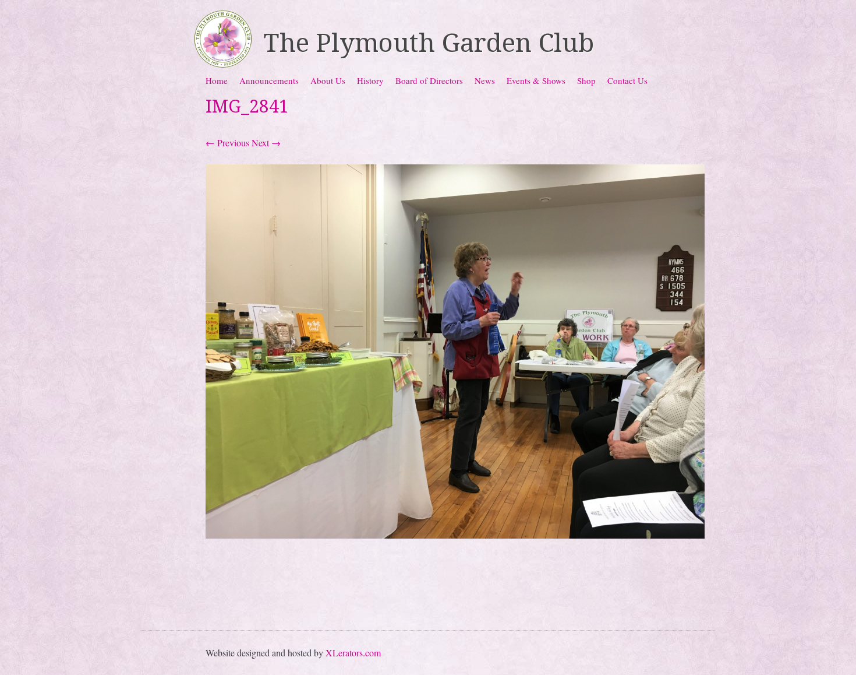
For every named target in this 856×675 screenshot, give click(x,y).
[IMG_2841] (455, 535)
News (485, 80)
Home (217, 80)
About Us (327, 80)
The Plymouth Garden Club (429, 43)
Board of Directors (429, 80)
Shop (586, 80)
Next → (266, 142)
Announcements (269, 80)
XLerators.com (353, 652)
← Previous (227, 142)
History (370, 80)
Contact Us (627, 80)
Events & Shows (536, 80)
